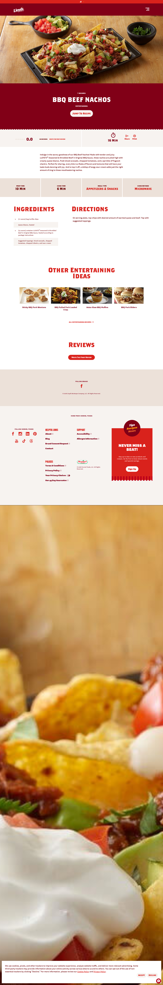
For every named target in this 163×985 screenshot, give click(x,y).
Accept (141, 975)
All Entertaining (80, 322)
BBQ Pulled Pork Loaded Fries (66, 308)
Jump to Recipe (81, 113)
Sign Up (132, 468)
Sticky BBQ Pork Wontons (34, 307)
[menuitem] (58, 433)
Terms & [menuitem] (55, 465)
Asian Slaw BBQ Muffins (97, 307)
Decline (152, 975)
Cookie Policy (83, 971)
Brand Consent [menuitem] (56, 443)
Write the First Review (57, 139)
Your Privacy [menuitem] (55, 475)
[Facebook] (81, 386)
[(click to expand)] (81, 1)
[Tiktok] (24, 441)
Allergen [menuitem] (87, 438)
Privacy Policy (99, 971)
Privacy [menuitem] (52, 470)
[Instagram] (20, 434)
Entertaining (82, 106)
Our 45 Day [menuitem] (56, 480)
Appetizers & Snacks (102, 189)
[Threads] (31, 441)
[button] (158, 980)
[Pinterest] (35, 434)
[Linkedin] (27, 434)
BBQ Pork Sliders (129, 307)
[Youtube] (17, 441)
